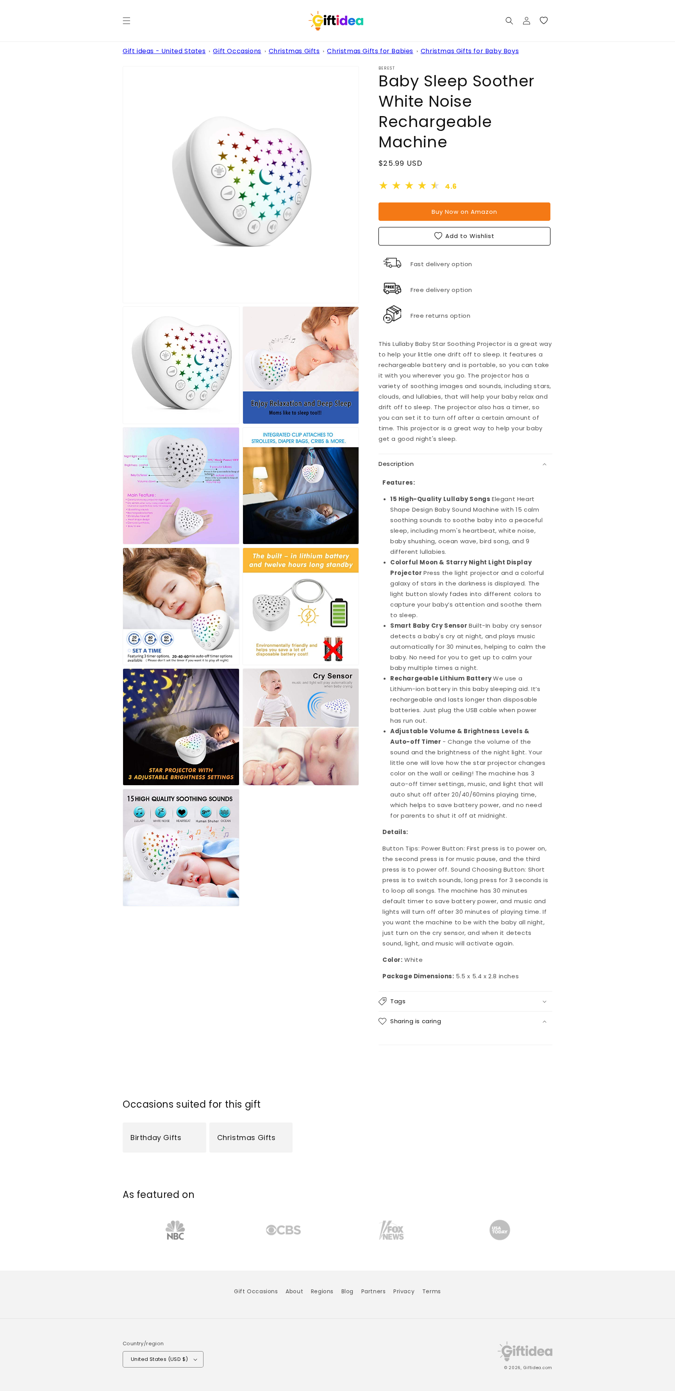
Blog (347, 1291)
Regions (322, 1291)
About (294, 1291)
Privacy (403, 1291)
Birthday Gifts (155, 1137)
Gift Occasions (237, 51)
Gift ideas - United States (164, 51)
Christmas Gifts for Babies (370, 51)
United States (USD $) (159, 1359)
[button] (126, 20)
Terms (431, 1291)
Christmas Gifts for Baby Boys (470, 51)
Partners (373, 1291)
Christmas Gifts (294, 51)
